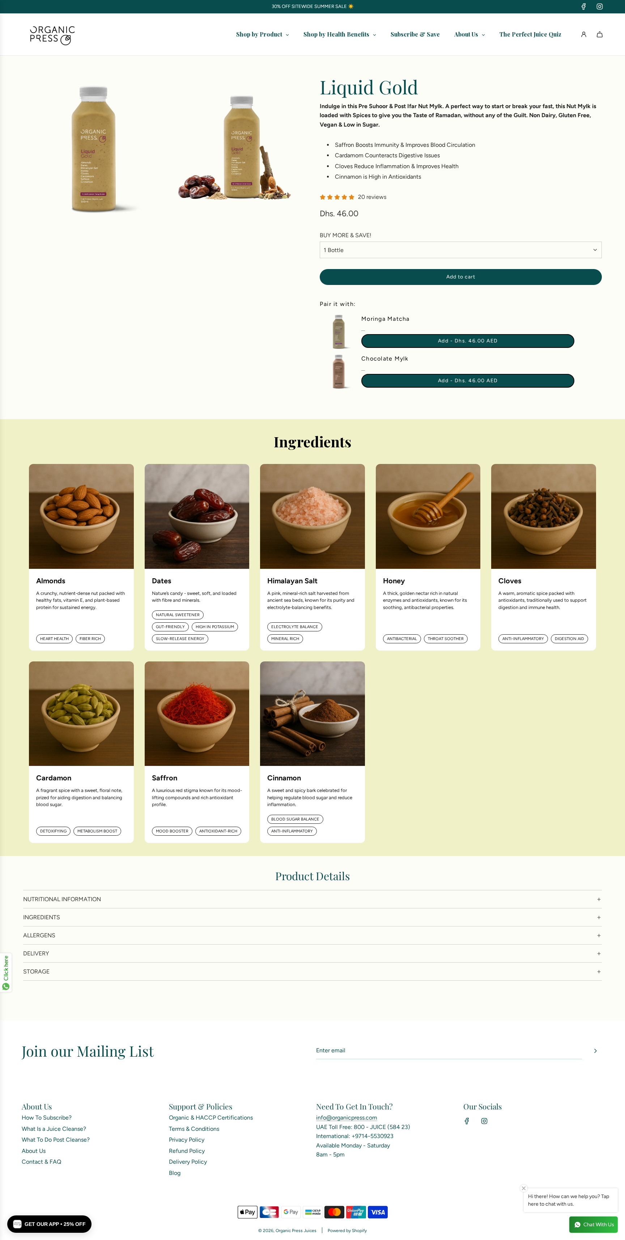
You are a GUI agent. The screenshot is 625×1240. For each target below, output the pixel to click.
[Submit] (595, 1051)
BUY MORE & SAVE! (345, 235)
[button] (49, 1224)
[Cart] (600, 34)
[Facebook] (584, 6)
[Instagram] (600, 6)
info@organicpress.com (346, 1117)
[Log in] (584, 34)
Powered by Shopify (347, 1230)
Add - (468, 341)
